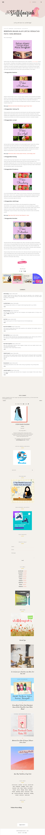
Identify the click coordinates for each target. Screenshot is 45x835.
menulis (13, 791)
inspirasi (22, 574)
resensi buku (27, 791)
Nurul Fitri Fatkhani (7, 326)
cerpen (31, 786)
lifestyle (22, 576)
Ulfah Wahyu (6, 293)
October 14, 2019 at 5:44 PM (13, 293)
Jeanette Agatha (7, 370)
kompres (14, 789)
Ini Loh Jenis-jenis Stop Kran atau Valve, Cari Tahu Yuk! (22, 673)
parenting (22, 582)
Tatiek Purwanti (7, 353)
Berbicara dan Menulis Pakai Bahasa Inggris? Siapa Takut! (20, 106)
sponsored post (17, 28)
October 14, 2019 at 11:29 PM (12, 319)
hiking (21, 788)
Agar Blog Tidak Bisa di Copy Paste (22, 774)
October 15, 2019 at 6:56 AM (16, 326)
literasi (22, 578)
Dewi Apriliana (6, 335)
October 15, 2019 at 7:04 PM (15, 370)
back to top (22, 824)
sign (13, 793)
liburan (18, 789)
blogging (23, 572)
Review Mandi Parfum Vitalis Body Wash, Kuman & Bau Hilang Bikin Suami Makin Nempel (22, 707)
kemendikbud (30, 788)
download (14, 788)
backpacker (18, 786)
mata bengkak (35, 61)
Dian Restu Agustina (8, 343)
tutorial (17, 795)
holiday (25, 788)
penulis (22, 791)
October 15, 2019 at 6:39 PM (14, 353)
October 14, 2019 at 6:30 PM (14, 303)
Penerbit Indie (30, 784)
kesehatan (11, 28)
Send (23, 560)
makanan (22, 580)
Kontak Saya (22, 640)
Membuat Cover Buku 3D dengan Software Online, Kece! (22, 741)
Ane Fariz (5, 319)
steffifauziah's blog (21, 830)
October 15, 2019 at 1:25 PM (16, 343)
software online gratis (18, 793)
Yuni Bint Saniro (7, 303)
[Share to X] (21, 271)
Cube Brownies (15, 784)
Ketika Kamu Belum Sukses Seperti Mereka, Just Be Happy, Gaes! (21, 153)
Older (40, 400)
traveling (22, 586)
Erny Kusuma (6, 363)
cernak (27, 786)
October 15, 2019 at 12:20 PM (14, 335)
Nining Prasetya (7, 310)
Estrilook (20, 784)
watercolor (21, 795)
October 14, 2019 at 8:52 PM (15, 310)
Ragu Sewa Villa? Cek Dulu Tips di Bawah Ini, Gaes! (18, 215)
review (22, 584)
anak (14, 786)
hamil (18, 788)
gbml (26, 832)
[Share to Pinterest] (23, 271)
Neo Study (25, 784)
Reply (5, 299)
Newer (4, 400)
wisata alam (27, 795)
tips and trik (25, 28)
